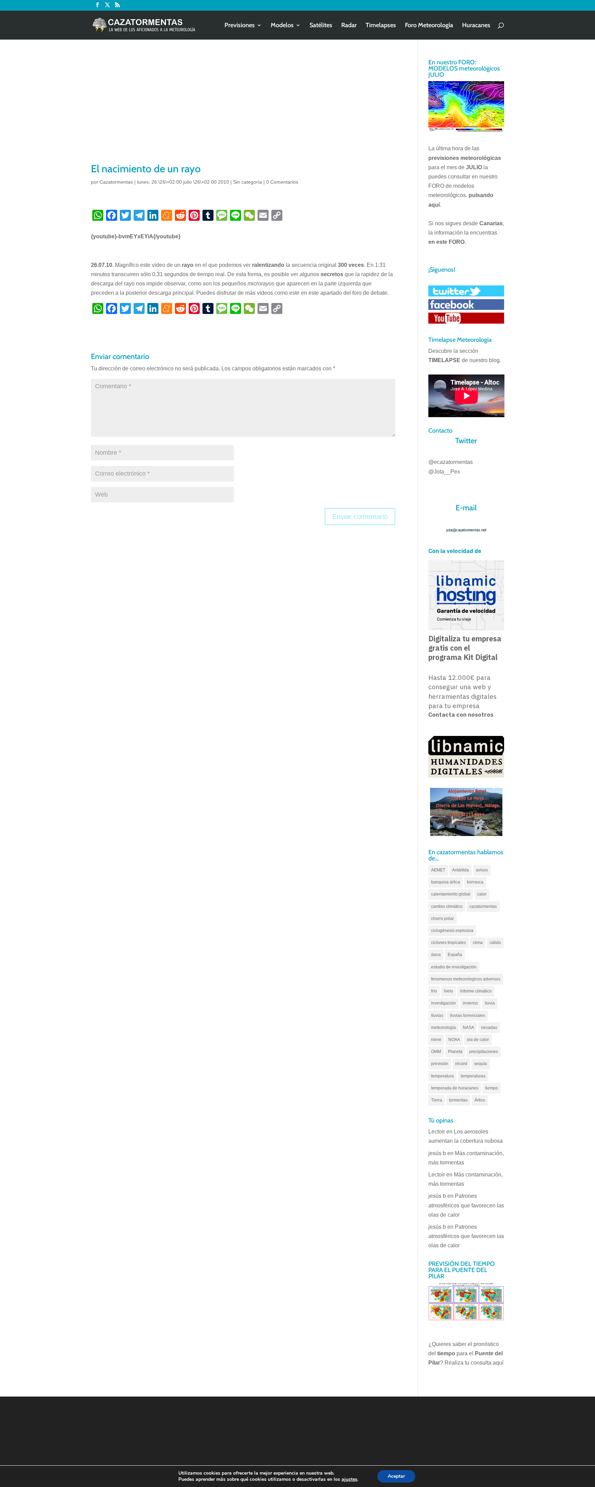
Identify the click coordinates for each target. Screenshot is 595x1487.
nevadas (489, 1027)
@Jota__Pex (444, 472)
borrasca (475, 882)
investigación (443, 1003)
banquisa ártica (445, 882)
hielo (448, 991)
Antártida (460, 870)
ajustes (349, 1479)
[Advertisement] (243, 110)
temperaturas (473, 1076)
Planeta (455, 1051)
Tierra (436, 1100)
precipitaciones (483, 1051)
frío (434, 991)
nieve (436, 1039)
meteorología (443, 1027)
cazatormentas (483, 906)
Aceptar (396, 1476)
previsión (439, 1063)
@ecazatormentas (450, 462)
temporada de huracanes (454, 1088)
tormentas (458, 1100)
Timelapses (381, 26)
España (455, 954)
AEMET (438, 870)
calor (482, 894)
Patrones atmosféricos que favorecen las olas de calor (466, 1205)
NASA (468, 1027)
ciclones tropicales (448, 942)
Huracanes (476, 26)
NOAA (454, 1039)
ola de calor (478, 1039)
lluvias (437, 1015)
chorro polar (442, 918)
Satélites (321, 26)
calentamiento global (450, 894)
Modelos (282, 26)
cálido (495, 942)
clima (478, 942)
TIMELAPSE (444, 360)
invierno (470, 1003)
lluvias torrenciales (467, 1015)
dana (436, 954)
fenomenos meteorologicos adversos (465, 979)
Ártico (479, 1100)
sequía (480, 1063)
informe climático (476, 991)
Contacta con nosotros (460, 715)
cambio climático (446, 906)
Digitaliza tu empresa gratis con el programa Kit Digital (464, 648)
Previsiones (240, 26)
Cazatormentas (116, 182)
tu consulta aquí (484, 1363)
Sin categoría (247, 182)
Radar (349, 26)
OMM (436, 1051)
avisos (482, 870)
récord (461, 1063)
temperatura (442, 1076)
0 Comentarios (282, 182)
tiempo (491, 1088)
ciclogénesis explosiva (452, 930)
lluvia (490, 1003)
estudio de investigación (454, 967)
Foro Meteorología (429, 26)
